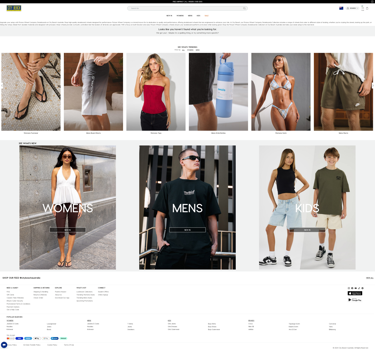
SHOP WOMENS (13, 1)
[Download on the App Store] (355, 293)
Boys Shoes (212, 326)
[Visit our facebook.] (352, 288)
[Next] (373, 85)
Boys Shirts (212, 324)
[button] (352, 8)
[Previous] (1, 85)
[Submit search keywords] (244, 8)
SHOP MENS (363, 1)
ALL (183, 50)
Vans (331, 326)
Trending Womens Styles (86, 295)
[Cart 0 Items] (367, 8)
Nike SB (251, 326)
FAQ (8, 292)
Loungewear (51, 324)
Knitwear (10, 329)
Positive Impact (60, 292)
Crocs (250, 324)
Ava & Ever (293, 329)
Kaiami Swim (293, 326)
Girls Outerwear (173, 329)
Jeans (49, 326)
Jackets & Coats (12, 324)
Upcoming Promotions (85, 301)
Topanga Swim (294, 324)
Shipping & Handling (41, 292)
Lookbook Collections (84, 292)
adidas (250, 329)
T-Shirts (130, 324)
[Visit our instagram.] (348, 288)
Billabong (332, 329)
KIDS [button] (198, 16)
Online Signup (103, 295)
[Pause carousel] (372, 1)
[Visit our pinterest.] (362, 288)
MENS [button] (190, 16)
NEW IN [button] (169, 16)
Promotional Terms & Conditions (18, 304)
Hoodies (9, 326)
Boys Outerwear (214, 329)
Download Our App (62, 298)
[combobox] (187, 8)
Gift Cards (10, 295)
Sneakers (131, 329)
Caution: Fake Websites (15, 298)
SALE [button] (206, 16)
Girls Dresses (172, 326)
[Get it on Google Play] (355, 300)
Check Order (38, 298)
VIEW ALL (370, 278)
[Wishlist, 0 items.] (363, 8)
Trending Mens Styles (84, 298)
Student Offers (103, 292)
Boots (49, 329)
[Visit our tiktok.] (359, 288)
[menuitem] (169, 15)
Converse (332, 324)
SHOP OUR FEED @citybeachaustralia (21, 277)
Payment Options (13, 307)
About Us (58, 295)
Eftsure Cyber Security (15, 301)
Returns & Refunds (40, 295)
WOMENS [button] (180, 16)
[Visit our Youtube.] (355, 288)
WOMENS (190, 50)
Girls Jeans (172, 324)
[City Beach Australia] (14, 8)
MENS (198, 50)
